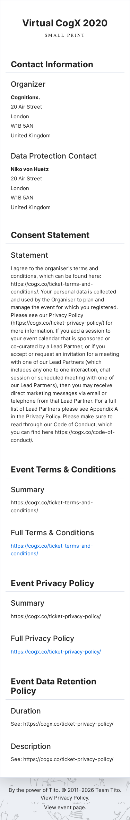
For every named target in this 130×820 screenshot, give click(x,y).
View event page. (65, 807)
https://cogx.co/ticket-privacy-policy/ (56, 651)
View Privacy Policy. (65, 797)
